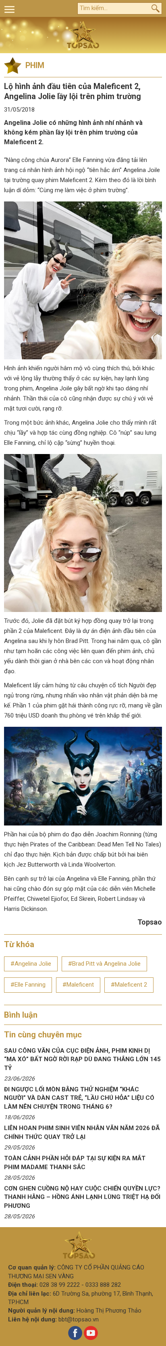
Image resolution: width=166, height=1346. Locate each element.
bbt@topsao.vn (78, 1319)
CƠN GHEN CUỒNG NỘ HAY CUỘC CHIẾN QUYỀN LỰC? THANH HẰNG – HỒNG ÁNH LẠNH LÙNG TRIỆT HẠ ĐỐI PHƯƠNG (82, 1197)
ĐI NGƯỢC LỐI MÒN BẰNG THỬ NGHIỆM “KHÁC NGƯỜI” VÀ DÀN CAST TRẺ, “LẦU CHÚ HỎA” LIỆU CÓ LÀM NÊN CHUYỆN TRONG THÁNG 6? (79, 1098)
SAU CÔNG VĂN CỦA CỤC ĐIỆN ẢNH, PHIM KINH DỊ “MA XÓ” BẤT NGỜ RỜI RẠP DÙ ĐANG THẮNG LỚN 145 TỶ (82, 1059)
